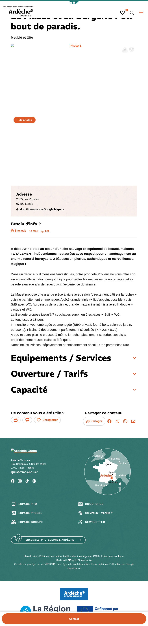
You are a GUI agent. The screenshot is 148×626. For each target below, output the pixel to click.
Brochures (94, 503)
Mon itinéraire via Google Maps (40, 209)
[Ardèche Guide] (21, 12)
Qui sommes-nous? (24, 472)
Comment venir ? (99, 513)
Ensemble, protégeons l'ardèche (50, 540)
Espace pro (27, 503)
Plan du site (30, 556)
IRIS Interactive (83, 560)
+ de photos (24, 119)
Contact (74, 618)
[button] (74, 3)
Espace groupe (30, 522)
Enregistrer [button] (50, 419)
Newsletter (95, 522)
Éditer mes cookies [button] (112, 556)
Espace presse (30, 513)
